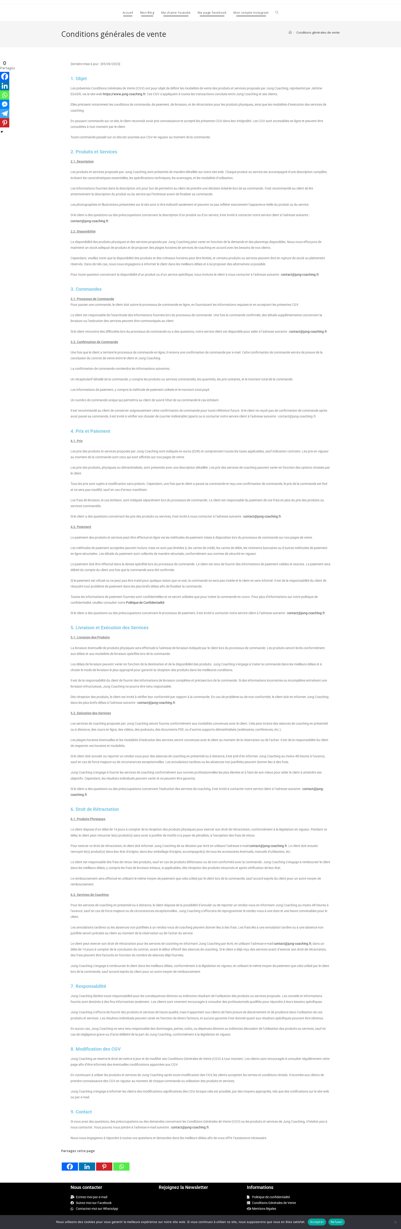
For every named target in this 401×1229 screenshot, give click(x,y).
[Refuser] (395, 1222)
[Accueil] (290, 32)
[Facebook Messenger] (4, 104)
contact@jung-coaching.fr (89, 221)
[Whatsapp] (121, 1162)
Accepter (317, 1222)
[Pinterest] (104, 1162)
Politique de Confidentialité (145, 602)
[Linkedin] (87, 1162)
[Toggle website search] (277, 12)
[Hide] (2, 132)
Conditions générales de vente (318, 32)
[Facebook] (70, 1162)
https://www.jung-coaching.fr (124, 94)
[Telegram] (4, 113)
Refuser (337, 1222)
